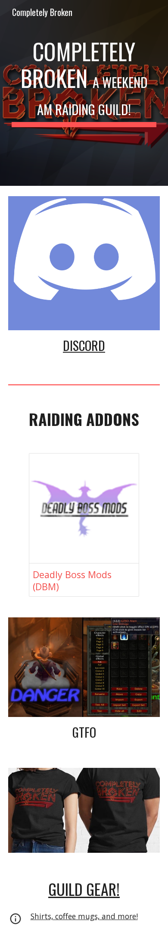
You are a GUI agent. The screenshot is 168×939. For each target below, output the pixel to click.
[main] (84, 92)
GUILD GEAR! (84, 888)
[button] (15, 921)
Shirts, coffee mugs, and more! (84, 916)
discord (84, 345)
